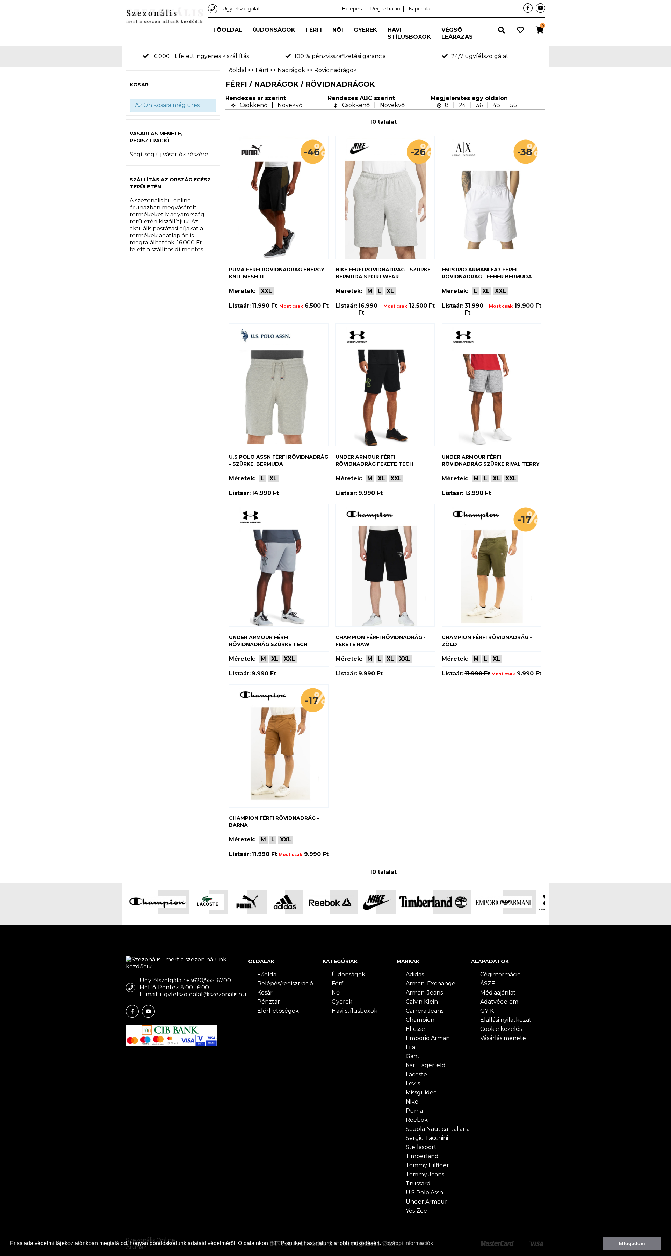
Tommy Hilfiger (427, 1165)
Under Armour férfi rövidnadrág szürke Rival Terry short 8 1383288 (491, 460)
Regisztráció (385, 9)
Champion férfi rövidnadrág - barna (274, 821)
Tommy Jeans (425, 1174)
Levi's (413, 1083)
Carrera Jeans (424, 1010)
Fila (410, 1047)
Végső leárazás (457, 33)
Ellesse (415, 1029)
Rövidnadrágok (335, 70)
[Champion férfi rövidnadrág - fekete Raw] (385, 565)
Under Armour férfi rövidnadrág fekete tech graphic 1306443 (374, 460)
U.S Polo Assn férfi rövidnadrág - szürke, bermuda (278, 460)
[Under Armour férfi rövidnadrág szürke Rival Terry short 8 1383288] (491, 384)
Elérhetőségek (278, 1010)
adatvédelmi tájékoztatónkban (61, 1243)
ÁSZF (487, 983)
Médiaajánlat (498, 992)
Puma (414, 1110)
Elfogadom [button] (632, 1243)
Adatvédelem (499, 1001)
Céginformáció (500, 974)
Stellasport (421, 1147)
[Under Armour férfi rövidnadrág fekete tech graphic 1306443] (385, 384)
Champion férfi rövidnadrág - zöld (487, 640)
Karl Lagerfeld (426, 1065)
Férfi (314, 30)
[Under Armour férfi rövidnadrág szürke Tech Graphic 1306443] (279, 565)
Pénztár (268, 1001)
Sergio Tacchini (427, 1138)
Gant (413, 1056)
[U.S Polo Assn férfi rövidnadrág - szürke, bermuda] (279, 384)
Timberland (422, 1156)
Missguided (421, 1092)
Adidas (415, 974)
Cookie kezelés (501, 1029)
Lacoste (416, 1074)
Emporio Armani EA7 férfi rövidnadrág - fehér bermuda (487, 273)
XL (390, 291)
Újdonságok (274, 30)
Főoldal (227, 30)
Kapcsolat (420, 9)
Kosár (265, 992)
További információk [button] (408, 1243)
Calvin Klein (422, 1001)
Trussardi (419, 1183)
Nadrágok (291, 70)
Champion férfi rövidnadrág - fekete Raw (381, 640)
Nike (412, 1101)
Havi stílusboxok (409, 33)
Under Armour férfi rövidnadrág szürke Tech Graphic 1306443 (268, 641)
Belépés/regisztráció (285, 983)
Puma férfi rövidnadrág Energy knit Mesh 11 (276, 273)
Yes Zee (416, 1210)
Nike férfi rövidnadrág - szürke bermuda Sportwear (383, 273)
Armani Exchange (430, 983)
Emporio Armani (428, 1038)
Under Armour (426, 1201)
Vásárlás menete (503, 1038)
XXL (266, 291)
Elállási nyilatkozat (506, 1020)
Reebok (417, 1120)
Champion (420, 1020)
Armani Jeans (424, 992)
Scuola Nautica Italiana (438, 1129)
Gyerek (365, 30)
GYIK (487, 1010)
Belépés (352, 9)
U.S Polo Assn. (425, 1192)
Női (337, 30)
